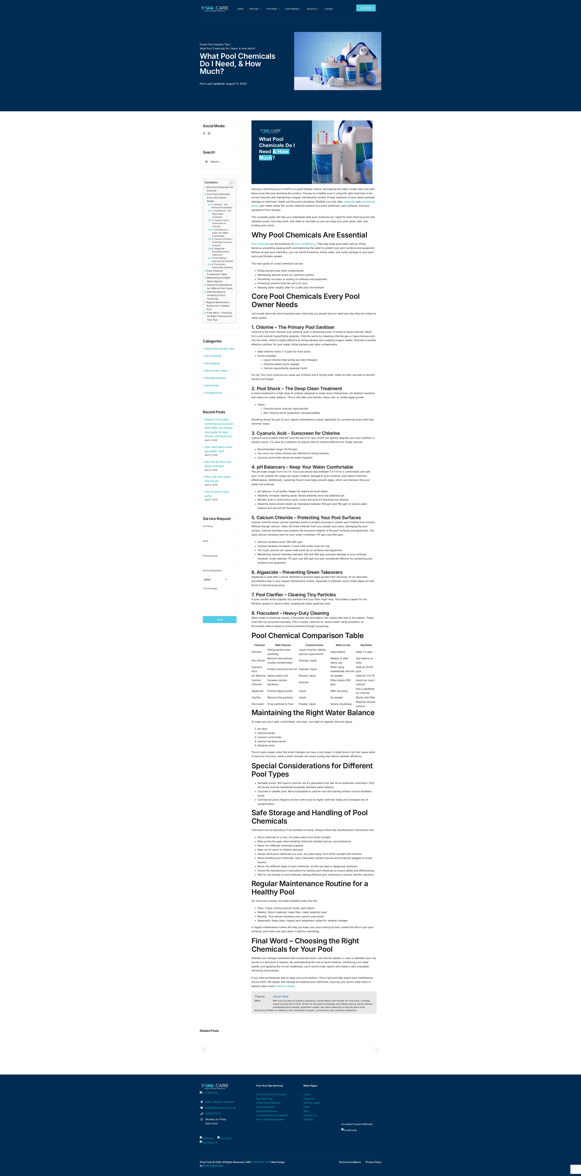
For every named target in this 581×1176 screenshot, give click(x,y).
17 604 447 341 (260, 1162)
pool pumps (212, 385)
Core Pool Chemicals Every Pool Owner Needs (218, 197)
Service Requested (212, 570)
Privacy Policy (373, 1162)
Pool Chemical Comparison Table (217, 272)
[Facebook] (204, 133)
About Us (309, 1098)
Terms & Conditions (350, 1162)
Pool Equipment (265, 1106)
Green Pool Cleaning (268, 1102)
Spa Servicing (264, 1098)
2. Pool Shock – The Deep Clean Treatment (221, 213)
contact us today (285, 986)
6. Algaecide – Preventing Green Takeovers (220, 251)
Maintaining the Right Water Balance (218, 279)
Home (307, 1094)
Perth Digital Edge (213, 1165)
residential (349, 201)
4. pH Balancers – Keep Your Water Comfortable (220, 232)
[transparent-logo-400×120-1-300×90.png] (215, 5)
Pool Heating (212, 363)
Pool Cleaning (213, 355)
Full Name (208, 526)
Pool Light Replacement (270, 1119)
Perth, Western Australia (219, 1101)
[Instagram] (209, 133)
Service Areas (312, 1102)
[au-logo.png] (208, 1092)
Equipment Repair (266, 1111)
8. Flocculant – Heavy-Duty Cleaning (222, 266)
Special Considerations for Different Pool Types (220, 287)
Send (220, 619)
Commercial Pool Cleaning (272, 1115)
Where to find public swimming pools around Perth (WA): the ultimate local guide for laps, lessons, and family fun (219, 428)
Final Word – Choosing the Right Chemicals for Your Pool (220, 316)
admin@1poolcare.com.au (220, 1107)
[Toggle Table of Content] (229, 182)
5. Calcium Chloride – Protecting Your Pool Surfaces (222, 242)
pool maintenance (305, 243)
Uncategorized (213, 392)
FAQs (306, 1106)
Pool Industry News (216, 370)
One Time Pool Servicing (270, 1094)
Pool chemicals (260, 243)
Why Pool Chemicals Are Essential (220, 189)
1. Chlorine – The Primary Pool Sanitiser (222, 206)
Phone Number (210, 555)
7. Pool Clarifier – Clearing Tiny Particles (222, 259)
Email (205, 541)
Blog (306, 1111)
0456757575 (212, 1113)
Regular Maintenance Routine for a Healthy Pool (218, 305)
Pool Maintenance (215, 378)
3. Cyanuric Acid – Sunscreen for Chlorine (221, 223)
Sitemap (308, 1119)
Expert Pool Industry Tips (219, 348)
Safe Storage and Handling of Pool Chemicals (216, 295)
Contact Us (310, 1115)
